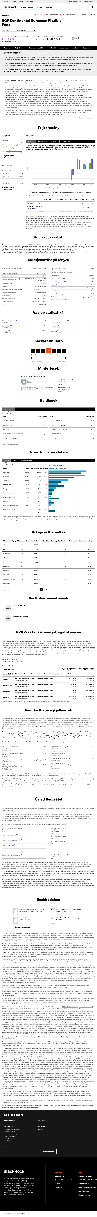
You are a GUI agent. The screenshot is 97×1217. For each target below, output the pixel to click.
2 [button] (44, 589)
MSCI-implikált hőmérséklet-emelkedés (69, 1009)
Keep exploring (48, 1151)
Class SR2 (6, 570)
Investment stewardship (10, 1136)
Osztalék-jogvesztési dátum (8, 170)
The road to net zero (9, 1138)
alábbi (52, 742)
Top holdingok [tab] (8, 409)
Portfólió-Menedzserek (59, 48)
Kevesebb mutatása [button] (85, 118)
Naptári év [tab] (31, 141)
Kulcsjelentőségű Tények (37, 48)
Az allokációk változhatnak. (10, 444)
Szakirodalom (88, 48)
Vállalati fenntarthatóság (10, 1134)
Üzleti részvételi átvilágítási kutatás (12, 1009)
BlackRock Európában (10, 1131)
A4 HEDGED (7, 566)
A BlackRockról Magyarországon (12, 1129)
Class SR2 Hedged (9, 579)
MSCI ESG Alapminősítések (70, 1007)
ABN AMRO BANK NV (57, 421)
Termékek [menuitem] (39, 7)
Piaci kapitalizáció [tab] (26, 460)
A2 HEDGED (7, 553)
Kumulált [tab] (54, 141)
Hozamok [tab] (30, 136)
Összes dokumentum (22, 927)
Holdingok (75, 48)
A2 (4, 545)
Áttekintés (7, 48)
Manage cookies (84, 1195)
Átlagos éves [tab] (42, 141)
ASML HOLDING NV (9, 421)
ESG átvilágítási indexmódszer (33, 1009)
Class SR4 (6, 583)
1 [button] (41, 589)
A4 (4, 558)
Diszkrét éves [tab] (65, 141)
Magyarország (88, 1)
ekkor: (4, 665)
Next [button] (46, 589)
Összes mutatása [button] (43, 513)
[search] (92, 7)
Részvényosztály (8, 541)
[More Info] (78, 38)
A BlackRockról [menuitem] (27, 7)
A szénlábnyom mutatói (86, 1007)
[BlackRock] (14, 1172)
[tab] (13, 146)
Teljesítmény (19, 48)
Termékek (40, 1129)
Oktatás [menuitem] (49, 7)
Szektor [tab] (6, 460)
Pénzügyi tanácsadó (74, 1)
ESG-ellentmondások (49, 1009)
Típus (5, 468)
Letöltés (92, 14)
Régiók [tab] (15, 460)
